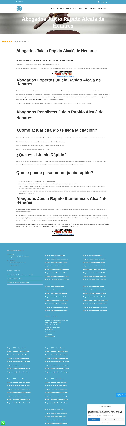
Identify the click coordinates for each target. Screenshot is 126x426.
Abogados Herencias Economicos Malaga (56, 389)
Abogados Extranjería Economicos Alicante (18, 403)
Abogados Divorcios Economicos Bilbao (55, 416)
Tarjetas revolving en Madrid (15, 278)
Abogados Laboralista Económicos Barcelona (95, 307)
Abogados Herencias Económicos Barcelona (95, 297)
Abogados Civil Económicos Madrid (92, 255)
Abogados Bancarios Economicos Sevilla (56, 303)
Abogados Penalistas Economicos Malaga (56, 382)
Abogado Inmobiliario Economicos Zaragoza (57, 361)
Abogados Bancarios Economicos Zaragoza (56, 365)
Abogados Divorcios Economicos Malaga (56, 385)
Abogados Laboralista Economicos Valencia (57, 276)
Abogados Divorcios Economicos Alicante (18, 385)
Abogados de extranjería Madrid (53, 322)
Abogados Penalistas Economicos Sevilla (56, 290)
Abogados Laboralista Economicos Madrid (94, 276)
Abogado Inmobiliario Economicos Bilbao (56, 423)
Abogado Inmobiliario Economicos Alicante (19, 392)
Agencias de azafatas (50, 332)
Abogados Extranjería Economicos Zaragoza (57, 372)
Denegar (106, 419)
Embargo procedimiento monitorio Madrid (18, 282)
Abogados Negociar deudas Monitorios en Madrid (20, 275)
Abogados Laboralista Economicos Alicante (18, 399)
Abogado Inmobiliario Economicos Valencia (57, 269)
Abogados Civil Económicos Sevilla (54, 286)
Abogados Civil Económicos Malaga (54, 378)
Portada (52, 30)
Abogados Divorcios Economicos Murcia (18, 354)
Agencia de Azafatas (50, 336)
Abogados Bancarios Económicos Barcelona (95, 303)
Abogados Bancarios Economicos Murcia (18, 365)
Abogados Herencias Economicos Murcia (18, 358)
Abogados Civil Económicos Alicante (17, 378)
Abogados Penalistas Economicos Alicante (18, 382)
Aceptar (94, 419)
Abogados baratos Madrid (51, 325)
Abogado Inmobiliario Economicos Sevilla (56, 300)
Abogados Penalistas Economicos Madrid (94, 259)
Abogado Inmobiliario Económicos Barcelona (95, 300)
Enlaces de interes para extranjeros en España (56, 320)
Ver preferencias (118, 419)
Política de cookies (105, 423)
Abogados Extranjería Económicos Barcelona (95, 310)
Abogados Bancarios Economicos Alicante (18, 396)
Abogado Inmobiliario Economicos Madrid (94, 269)
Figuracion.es (48, 334)
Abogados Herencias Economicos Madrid (94, 266)
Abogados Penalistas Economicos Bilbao (56, 413)
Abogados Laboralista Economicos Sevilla (56, 307)
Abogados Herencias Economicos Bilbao (56, 420)
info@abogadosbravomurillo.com (17, 262)
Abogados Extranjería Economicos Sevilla (56, 310)
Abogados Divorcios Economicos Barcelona (94, 293)
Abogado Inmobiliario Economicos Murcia (18, 361)
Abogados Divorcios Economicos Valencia (56, 262)
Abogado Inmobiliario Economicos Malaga (56, 392)
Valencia (65, 273)
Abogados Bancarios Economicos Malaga (56, 396)
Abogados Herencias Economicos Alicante (18, 389)
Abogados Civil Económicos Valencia (55, 255)
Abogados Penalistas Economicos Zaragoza (56, 351)
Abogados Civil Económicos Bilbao (54, 409)
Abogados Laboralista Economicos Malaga (56, 399)
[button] (123, 406)
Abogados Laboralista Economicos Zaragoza (57, 368)
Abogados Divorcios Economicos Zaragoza (56, 354)
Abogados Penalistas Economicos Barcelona (95, 290)
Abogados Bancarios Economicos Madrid (94, 273)
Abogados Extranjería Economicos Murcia (18, 372)
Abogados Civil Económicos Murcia (16, 348)
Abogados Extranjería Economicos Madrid (94, 279)
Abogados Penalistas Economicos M (17, 351)
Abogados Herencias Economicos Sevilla (56, 297)
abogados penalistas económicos (28, 99)
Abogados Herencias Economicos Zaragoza (56, 358)
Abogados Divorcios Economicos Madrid (94, 262)
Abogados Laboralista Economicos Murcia (18, 368)
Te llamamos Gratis (120, 395)
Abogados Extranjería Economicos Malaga (56, 403)
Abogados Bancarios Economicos (54, 273)
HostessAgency (49, 329)
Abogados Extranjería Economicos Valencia (57, 279)
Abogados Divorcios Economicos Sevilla (56, 293)
